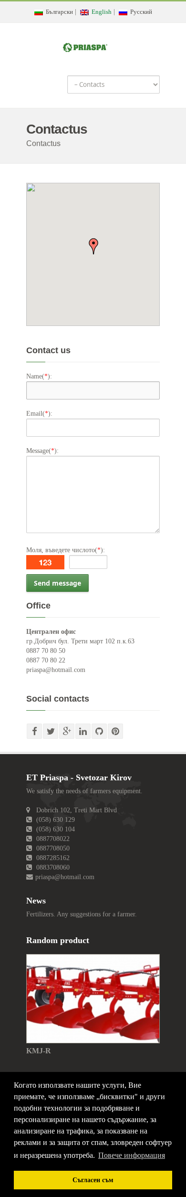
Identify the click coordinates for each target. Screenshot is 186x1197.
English (100, 11)
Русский (139, 11)
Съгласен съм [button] (93, 1180)
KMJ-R (38, 1051)
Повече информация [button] (131, 1155)
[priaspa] (85, 45)
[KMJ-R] (93, 998)
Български (58, 11)
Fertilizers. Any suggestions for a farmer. (81, 914)
